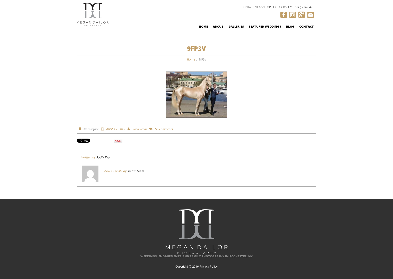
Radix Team (139, 129)
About (218, 26)
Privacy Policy (209, 266)
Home (203, 26)
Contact (306, 26)
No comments (164, 129)
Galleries (236, 26)
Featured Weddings (265, 26)
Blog (290, 26)
